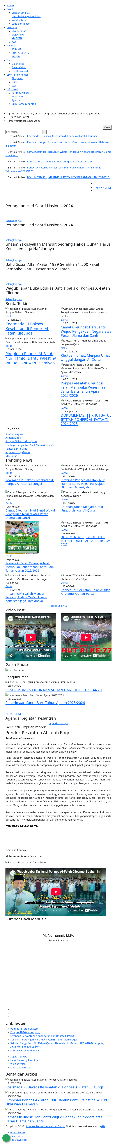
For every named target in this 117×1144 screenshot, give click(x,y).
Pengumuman (20, 96)
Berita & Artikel (20, 93)
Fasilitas (11, 45)
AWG (14, 42)
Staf (14, 85)
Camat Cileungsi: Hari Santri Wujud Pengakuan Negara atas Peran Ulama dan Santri (86, 331)
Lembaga (12, 27)
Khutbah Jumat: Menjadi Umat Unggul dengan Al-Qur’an (85, 357)
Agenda (16, 100)
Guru (15, 82)
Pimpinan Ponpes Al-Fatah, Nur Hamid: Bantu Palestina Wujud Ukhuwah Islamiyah (30, 358)
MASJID (16, 56)
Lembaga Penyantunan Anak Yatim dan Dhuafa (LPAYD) (42, 1036)
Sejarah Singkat (21, 12)
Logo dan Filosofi (21, 23)
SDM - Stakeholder (17, 74)
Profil (10, 9)
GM (103, 1126)
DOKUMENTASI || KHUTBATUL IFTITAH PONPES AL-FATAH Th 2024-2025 (86, 419)
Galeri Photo (17, 1132)
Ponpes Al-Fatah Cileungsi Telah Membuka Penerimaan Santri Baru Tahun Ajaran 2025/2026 (84, 389)
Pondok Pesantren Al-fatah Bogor (45, 1126)
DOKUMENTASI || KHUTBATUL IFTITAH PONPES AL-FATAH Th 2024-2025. (68, 177)
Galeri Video (19, 67)
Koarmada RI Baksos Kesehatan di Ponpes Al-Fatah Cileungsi (27, 328)
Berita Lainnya (58, 605)
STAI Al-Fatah (19, 31)
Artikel (64, 348)
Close (107, 127)
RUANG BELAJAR (21, 52)
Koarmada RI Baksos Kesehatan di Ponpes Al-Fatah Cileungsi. (62, 136)
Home (10, 5)
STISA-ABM (18, 34)
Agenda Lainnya (58, 723)
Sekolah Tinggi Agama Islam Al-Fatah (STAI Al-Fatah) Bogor (43, 1039)
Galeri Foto (18, 63)
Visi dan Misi (19, 20)
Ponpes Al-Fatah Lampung (25, 1032)
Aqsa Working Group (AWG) (26, 1047)
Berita (8, 316)
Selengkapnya (13, 220)
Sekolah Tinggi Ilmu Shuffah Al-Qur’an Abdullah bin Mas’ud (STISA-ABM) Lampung (57, 1043)
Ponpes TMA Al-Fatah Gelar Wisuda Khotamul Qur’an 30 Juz (85, 592)
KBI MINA (17, 38)
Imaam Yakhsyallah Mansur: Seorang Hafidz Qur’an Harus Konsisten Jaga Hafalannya (26, 597)
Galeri (10, 60)
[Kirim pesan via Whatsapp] (6, 1138)
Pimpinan (17, 78)
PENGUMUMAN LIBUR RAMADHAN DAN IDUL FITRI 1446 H (53, 690)
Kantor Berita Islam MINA (25, 1050)
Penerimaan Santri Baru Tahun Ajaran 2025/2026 (45, 702)
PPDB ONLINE (104, 188)
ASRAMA (16, 49)
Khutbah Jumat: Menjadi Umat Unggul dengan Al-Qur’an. (59, 161)
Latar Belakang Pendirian (26, 16)
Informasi (12, 89)
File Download (20, 71)
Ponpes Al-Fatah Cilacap (24, 1028)
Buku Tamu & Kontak (24, 103)
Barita (8, 345)
